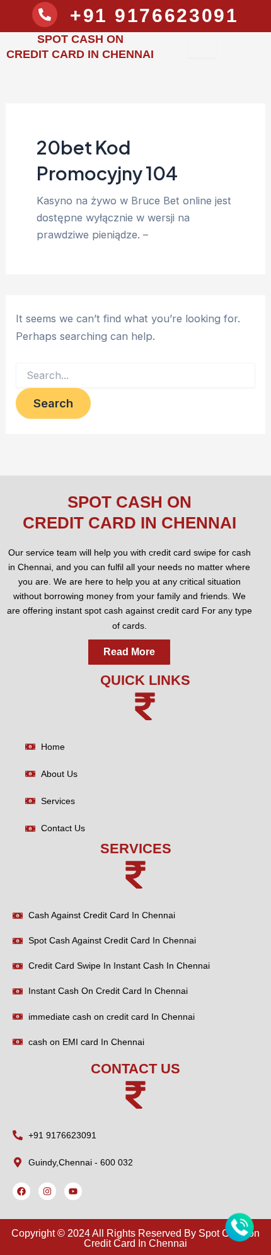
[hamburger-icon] (202, 47)
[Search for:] (135, 375)
